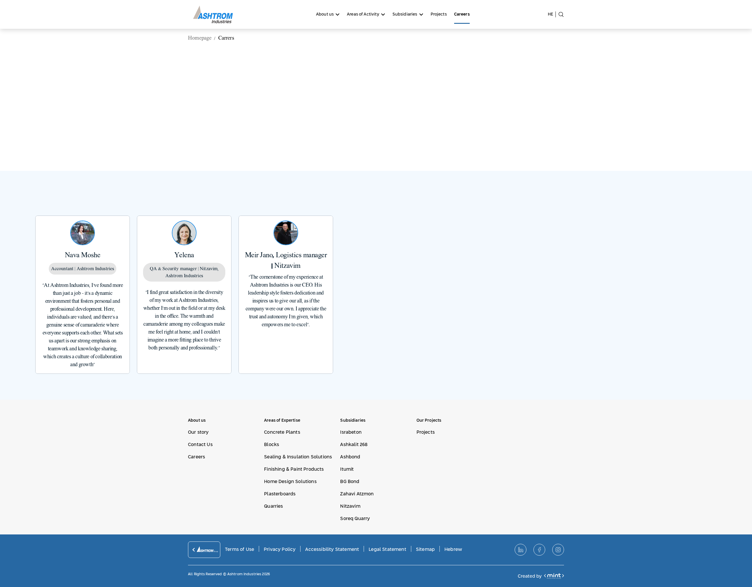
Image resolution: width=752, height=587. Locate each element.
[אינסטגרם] (558, 550)
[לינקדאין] (520, 550)
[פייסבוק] (539, 550)
